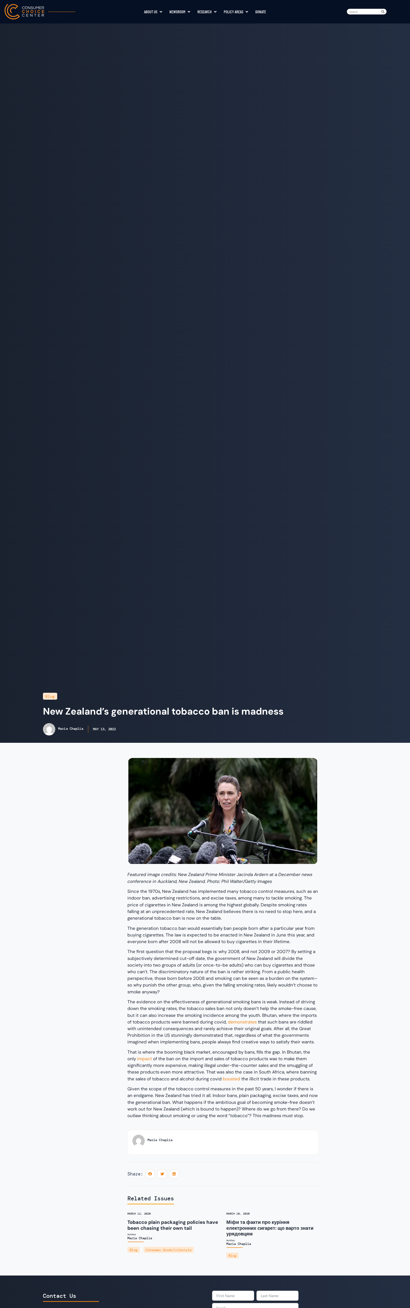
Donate (260, 11)
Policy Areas (233, 11)
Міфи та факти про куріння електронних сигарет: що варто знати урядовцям (269, 1228)
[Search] (384, 11)
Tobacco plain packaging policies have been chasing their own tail (172, 1225)
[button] (150, 1174)
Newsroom (177, 11)
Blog (50, 696)
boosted (232, 1079)
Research (204, 11)
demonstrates (242, 1022)
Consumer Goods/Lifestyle (168, 1250)
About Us (150, 11)
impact (145, 1059)
